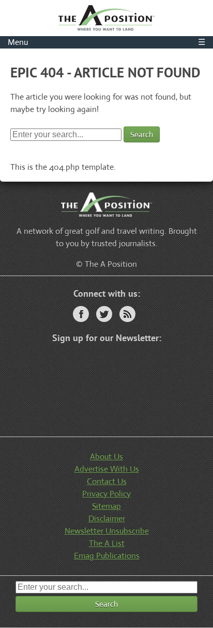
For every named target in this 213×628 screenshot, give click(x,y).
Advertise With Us (106, 468)
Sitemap (106, 506)
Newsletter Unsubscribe (107, 530)
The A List (107, 543)
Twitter (104, 314)
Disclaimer (106, 518)
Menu (106, 42)
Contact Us (107, 481)
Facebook (81, 314)
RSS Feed (127, 314)
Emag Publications (107, 555)
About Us (106, 456)
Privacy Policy (106, 493)
